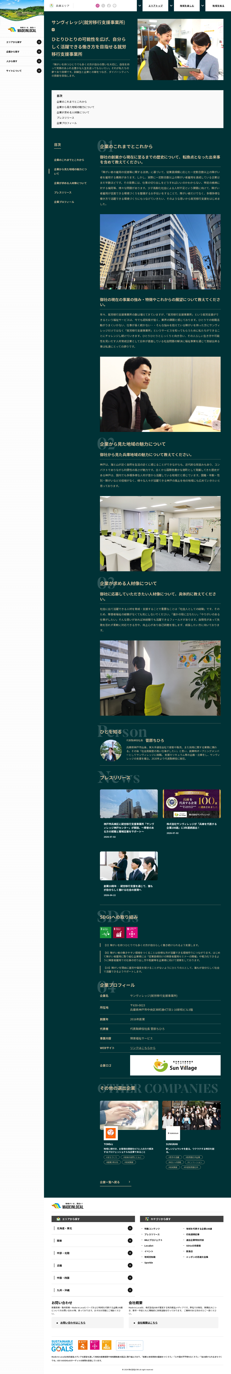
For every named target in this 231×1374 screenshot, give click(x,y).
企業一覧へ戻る (110, 1182)
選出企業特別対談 (195, 1240)
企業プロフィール (67, 123)
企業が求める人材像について (73, 112)
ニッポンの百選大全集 (197, 1256)
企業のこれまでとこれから (72, 101)
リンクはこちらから (143, 1048)
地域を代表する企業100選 (199, 1228)
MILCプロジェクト (153, 1240)
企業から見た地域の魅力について (75, 107)
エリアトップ (155, 5)
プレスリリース (65, 117)
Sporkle (148, 1262)
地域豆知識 (149, 1256)
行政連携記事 (192, 1234)
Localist (148, 1245)
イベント (148, 1251)
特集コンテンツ (152, 1228)
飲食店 (189, 1251)
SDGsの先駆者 (193, 1245)
